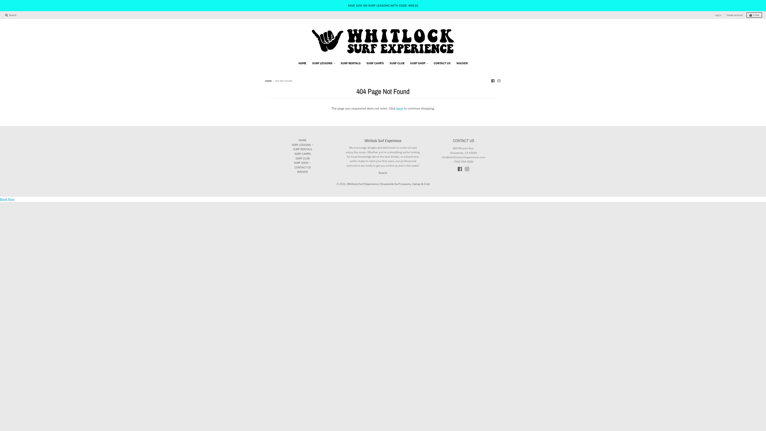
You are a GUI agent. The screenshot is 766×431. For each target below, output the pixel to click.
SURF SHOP (301, 163)
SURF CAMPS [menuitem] (375, 63)
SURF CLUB (302, 158)
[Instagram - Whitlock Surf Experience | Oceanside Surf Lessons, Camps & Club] (499, 81)
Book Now (7, 199)
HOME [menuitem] (302, 63)
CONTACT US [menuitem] (442, 63)
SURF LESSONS (301, 145)
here (399, 108)
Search (383, 173)
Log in (718, 15)
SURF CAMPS (302, 154)
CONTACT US (302, 167)
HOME (302, 140)
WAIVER (302, 172)
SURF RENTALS (302, 149)
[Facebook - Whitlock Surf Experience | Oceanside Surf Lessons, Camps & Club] (493, 81)
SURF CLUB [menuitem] (397, 63)
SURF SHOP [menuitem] (417, 63)
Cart (756, 15)
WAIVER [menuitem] (462, 63)
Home (268, 81)
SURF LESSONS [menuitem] (322, 63)
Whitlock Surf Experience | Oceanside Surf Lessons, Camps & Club (388, 184)
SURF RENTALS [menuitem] (351, 63)
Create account (735, 15)
